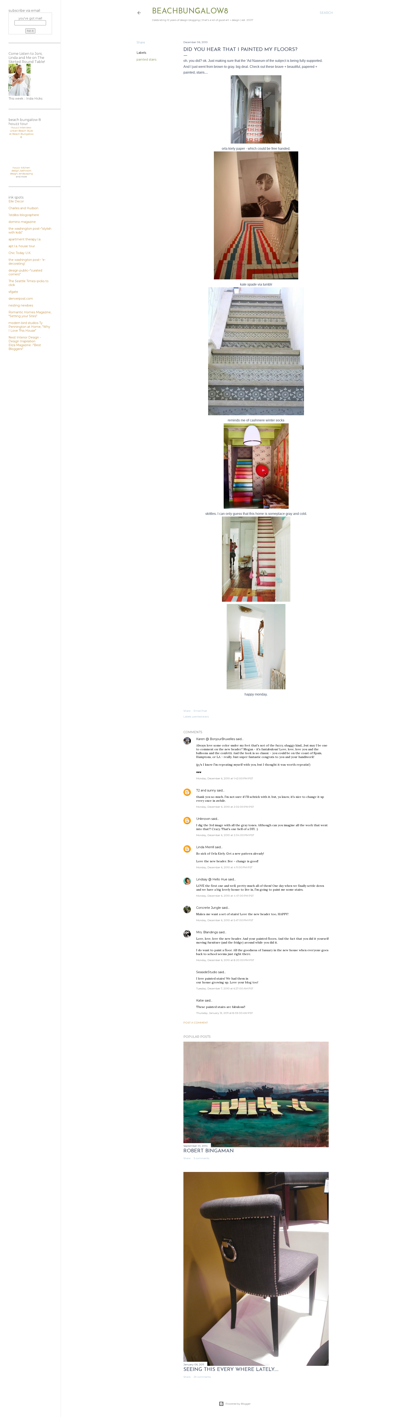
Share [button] (141, 42)
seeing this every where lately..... (230, 1369)
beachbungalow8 (190, 11)
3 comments (201, 1158)
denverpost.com (21, 299)
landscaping (26, 173)
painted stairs (146, 59)
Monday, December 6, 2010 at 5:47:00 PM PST (224, 920)
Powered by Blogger (238, 1403)
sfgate (13, 292)
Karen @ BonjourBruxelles (215, 739)
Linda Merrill (205, 847)
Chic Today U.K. (20, 253)
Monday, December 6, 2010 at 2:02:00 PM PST (225, 806)
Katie (200, 1000)
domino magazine (22, 222)
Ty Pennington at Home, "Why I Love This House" (29, 326)
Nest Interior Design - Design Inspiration (25, 339)
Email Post (200, 710)
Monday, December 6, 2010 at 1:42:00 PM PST (224, 778)
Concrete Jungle (208, 908)
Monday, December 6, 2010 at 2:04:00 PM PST (225, 835)
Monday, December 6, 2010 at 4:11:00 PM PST (224, 867)
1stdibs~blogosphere (24, 215)
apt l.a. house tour (22, 246)
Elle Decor (16, 201)
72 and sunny (206, 790)
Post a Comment (195, 1022)
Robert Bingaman (208, 1151)
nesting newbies (21, 305)
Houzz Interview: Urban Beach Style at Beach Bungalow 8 (21, 132)
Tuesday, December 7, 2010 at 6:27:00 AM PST (224, 988)
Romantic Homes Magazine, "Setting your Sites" (30, 314)
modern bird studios (24, 323)
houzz (16, 167)
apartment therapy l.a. (25, 239)
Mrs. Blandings (207, 932)
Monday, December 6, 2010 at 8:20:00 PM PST (225, 960)
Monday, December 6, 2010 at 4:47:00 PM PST (225, 895)
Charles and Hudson (23, 208)
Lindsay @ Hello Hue (211, 879)
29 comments (202, 1376)
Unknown (203, 819)
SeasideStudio (206, 972)
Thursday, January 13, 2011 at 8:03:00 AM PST (224, 1013)
